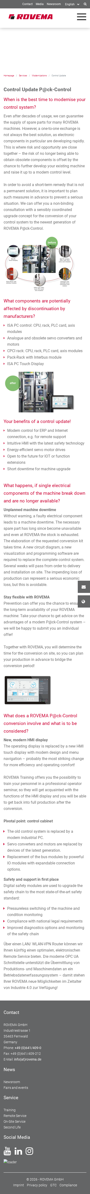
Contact (84, 587)
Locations (84, 601)
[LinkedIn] (18, 1153)
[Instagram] (29, 1153)
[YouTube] (7, 1153)
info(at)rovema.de (27, 1059)
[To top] (80, 1184)
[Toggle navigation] (81, 16)
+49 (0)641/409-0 (28, 1048)
